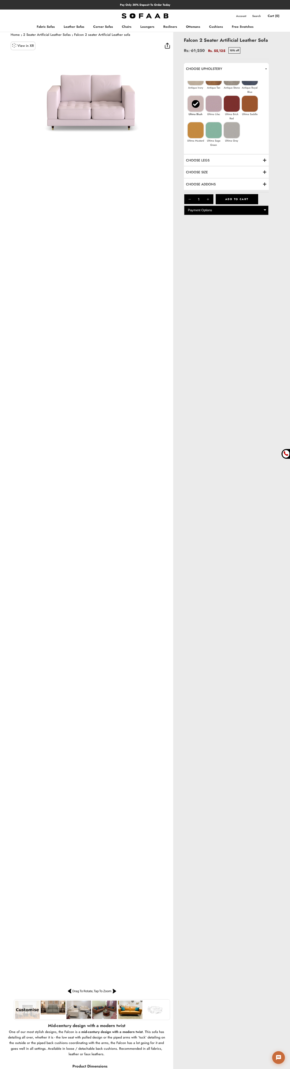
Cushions (216, 26)
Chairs (126, 26)
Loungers (147, 26)
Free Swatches (242, 26)
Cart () (273, 16)
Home (15, 34)
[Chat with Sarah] (278, 1057)
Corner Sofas (103, 26)
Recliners (170, 26)
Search (256, 16)
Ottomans (193, 26)
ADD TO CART (236, 199)
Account (241, 16)
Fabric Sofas (46, 26)
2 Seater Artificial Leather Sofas (47, 34)
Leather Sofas (74, 26)
